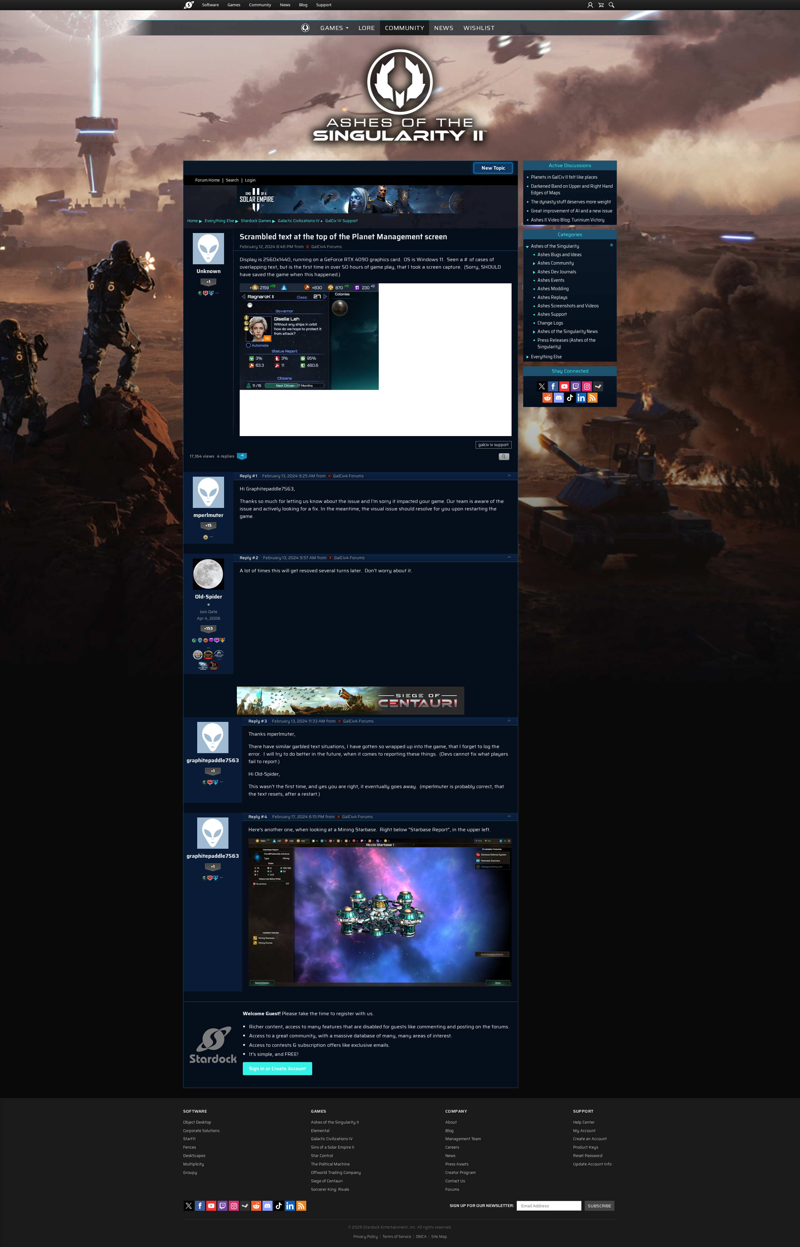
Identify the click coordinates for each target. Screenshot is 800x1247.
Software (210, 4)
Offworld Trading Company (336, 1173)
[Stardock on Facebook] (553, 386)
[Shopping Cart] (601, 5)
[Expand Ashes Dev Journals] (534, 272)
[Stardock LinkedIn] (581, 397)
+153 (208, 628)
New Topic (493, 168)
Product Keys (585, 1147)
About (451, 1122)
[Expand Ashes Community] (534, 263)
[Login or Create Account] (590, 5)
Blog (303, 4)
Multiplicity (193, 1164)
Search (232, 180)
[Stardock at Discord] (558, 397)
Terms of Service (396, 1237)
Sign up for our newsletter (481, 1206)
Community (260, 4)
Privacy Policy (365, 1237)
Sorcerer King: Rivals (330, 1189)
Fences (189, 1147)
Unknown (209, 271)
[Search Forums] (611, 5)
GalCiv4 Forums (326, 246)
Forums (452, 1189)
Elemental (320, 1131)
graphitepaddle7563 (213, 760)
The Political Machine (330, 1164)
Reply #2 (249, 557)
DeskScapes (194, 1156)
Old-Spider (208, 597)
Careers (452, 1147)
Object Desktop (197, 1122)
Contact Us (455, 1181)
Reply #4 (257, 816)
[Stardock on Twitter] (542, 386)
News (285, 4)
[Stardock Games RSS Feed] (592, 397)
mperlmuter (208, 515)
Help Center (584, 1122)
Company (456, 1111)
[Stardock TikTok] (570, 397)
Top (509, 476)
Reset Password (587, 1156)
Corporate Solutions (201, 1131)
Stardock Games (256, 221)
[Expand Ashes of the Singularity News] (534, 332)
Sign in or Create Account (277, 1068)
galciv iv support (493, 444)
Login (250, 180)
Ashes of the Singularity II (335, 1122)
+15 (208, 525)
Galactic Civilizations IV (299, 221)
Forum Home (207, 180)
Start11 (189, 1139)
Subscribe (599, 1206)
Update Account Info (592, 1164)
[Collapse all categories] (611, 245)
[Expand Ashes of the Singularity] (527, 247)
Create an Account (590, 1139)
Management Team (463, 1139)
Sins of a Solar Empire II (332, 1147)
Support (324, 4)
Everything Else (219, 221)
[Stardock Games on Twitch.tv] (575, 386)
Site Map (439, 1237)
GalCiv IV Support (341, 221)
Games (234, 4)
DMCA (421, 1237)
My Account (584, 1131)
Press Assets (456, 1164)
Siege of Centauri (326, 1181)
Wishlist (479, 28)
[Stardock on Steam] (598, 386)
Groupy (190, 1173)
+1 (208, 282)
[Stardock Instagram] (586, 386)
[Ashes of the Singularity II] (400, 95)
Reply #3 (257, 721)
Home (192, 221)
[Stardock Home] (189, 5)
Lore (366, 28)
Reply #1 (248, 476)
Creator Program (460, 1173)
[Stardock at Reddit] (547, 397)
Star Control (322, 1156)
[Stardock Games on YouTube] (564, 386)
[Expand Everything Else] (528, 357)
